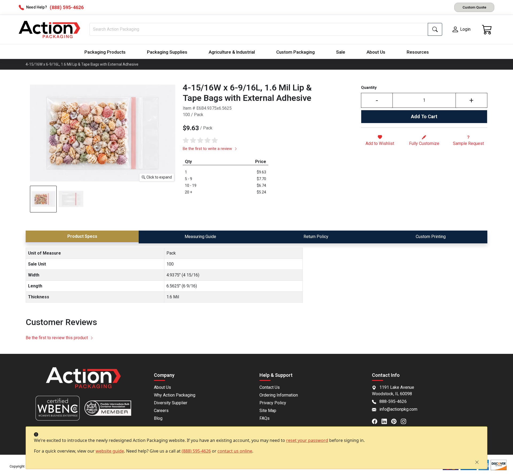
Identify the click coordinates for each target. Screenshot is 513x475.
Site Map (267, 410)
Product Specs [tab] (82, 236)
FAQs (264, 418)
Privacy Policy (272, 402)
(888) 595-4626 (196, 451)
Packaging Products (105, 52)
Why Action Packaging (174, 395)
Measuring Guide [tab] (200, 236)
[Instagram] (405, 421)
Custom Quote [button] (474, 7)
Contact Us (269, 387)
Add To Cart (424, 116)
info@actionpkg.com (398, 409)
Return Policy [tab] (316, 236)
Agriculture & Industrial (232, 52)
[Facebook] (377, 421)
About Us (376, 52)
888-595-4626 (393, 401)
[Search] (435, 29)
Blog (158, 418)
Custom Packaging (295, 52)
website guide (110, 451)
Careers (161, 410)
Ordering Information (278, 395)
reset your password (307, 440)
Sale (340, 52)
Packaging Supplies (167, 52)
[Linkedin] (386, 421)
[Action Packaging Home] (83, 381)
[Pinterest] (396, 421)
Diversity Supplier (170, 402)
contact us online (234, 451)
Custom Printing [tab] (431, 236)
